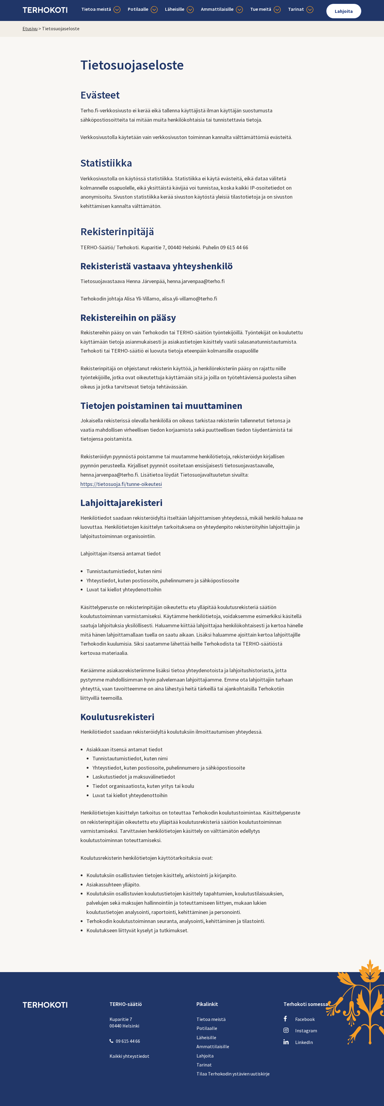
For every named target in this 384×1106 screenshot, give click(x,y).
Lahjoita (344, 11)
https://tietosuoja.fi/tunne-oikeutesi (121, 484)
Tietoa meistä (96, 9)
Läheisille (174, 9)
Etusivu (30, 28)
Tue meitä (260, 9)
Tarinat (296, 9)
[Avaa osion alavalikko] (117, 10)
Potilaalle (138, 9)
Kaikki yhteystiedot (129, 1056)
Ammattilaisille (217, 9)
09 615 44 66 (128, 1041)
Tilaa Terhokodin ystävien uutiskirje (233, 1074)
